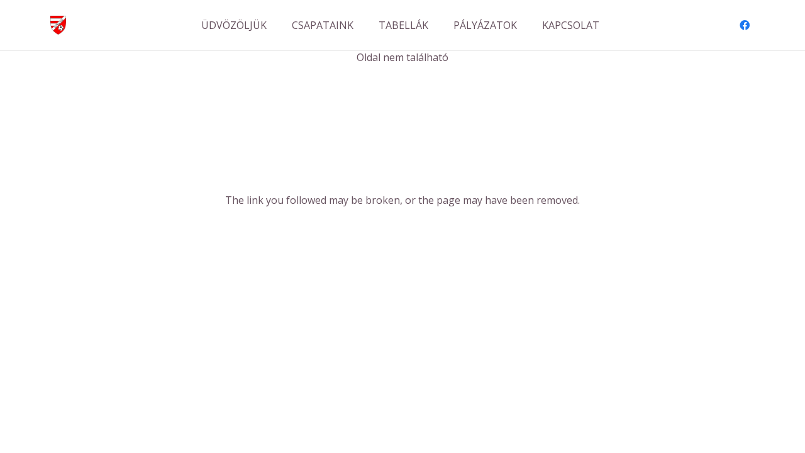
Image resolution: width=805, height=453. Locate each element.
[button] (362, 25)
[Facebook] (745, 25)
